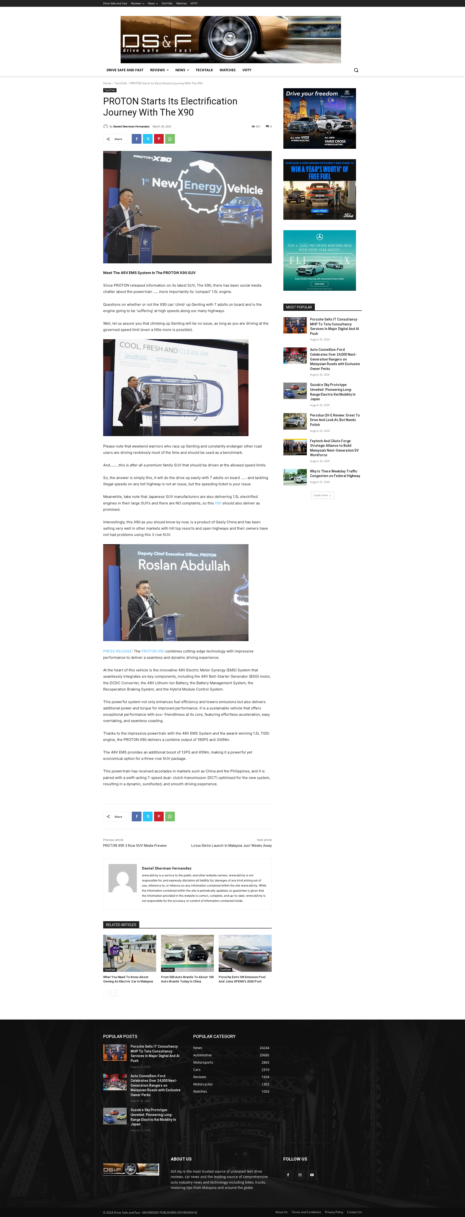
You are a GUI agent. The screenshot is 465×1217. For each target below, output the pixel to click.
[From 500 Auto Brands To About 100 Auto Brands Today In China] (187, 953)
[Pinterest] (159, 139)
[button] (356, 70)
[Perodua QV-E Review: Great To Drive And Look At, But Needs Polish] (295, 421)
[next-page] (114, 993)
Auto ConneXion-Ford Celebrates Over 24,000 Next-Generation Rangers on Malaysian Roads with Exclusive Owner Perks (335, 359)
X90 (218, 503)
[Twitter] (148, 139)
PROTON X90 (152, 651)
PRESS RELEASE (117, 651)
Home (107, 83)
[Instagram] (300, 1174)
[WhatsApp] (170, 139)
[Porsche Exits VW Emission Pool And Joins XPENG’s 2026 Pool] (245, 953)
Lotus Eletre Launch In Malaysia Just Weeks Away (231, 845)
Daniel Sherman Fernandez (131, 126)
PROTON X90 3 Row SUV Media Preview (135, 845)
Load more (321, 495)
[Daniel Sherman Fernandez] (106, 126)
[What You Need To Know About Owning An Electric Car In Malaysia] (129, 953)
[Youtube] (312, 1174)
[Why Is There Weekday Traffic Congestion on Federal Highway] (295, 477)
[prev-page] (106, 993)
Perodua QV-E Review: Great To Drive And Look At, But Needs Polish (335, 420)
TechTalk (121, 83)
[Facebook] (136, 139)
